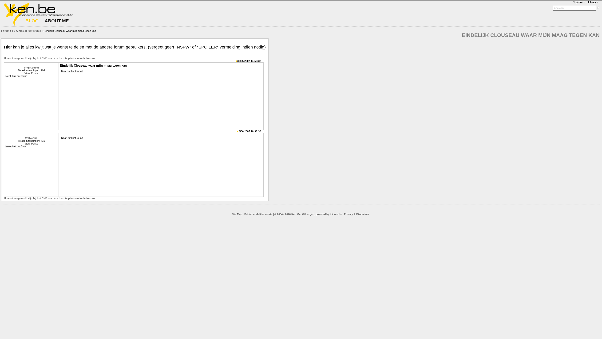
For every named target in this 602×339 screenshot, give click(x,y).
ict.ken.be (336, 214)
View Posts (31, 73)
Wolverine (31, 138)
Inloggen (593, 2)
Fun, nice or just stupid (26, 30)
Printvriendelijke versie (258, 214)
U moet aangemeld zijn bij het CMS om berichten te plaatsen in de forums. (50, 58)
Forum (5, 30)
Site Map (237, 214)
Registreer (579, 2)
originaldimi (31, 67)
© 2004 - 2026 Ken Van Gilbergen (294, 214)
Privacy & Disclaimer (356, 214)
